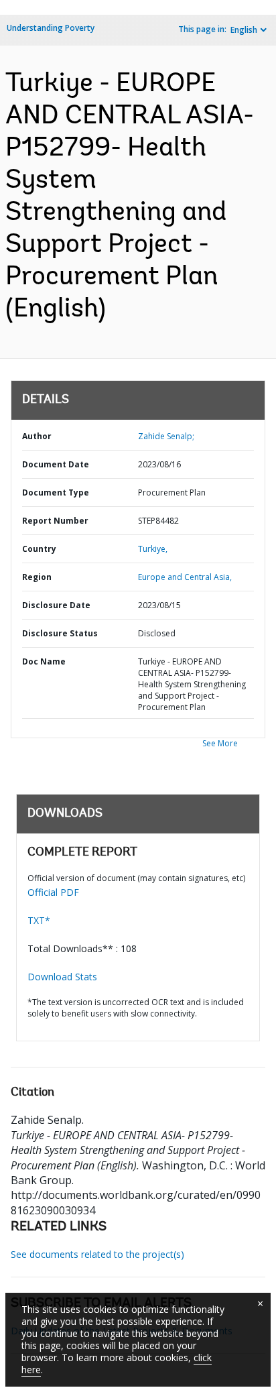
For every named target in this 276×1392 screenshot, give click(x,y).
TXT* (38, 920)
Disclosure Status (60, 633)
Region (37, 577)
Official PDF (53, 892)
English (243, 30)
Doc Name (44, 661)
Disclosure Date (56, 605)
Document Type (55, 492)
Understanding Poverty (50, 28)
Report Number (55, 520)
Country (39, 549)
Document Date (55, 464)
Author (37, 436)
